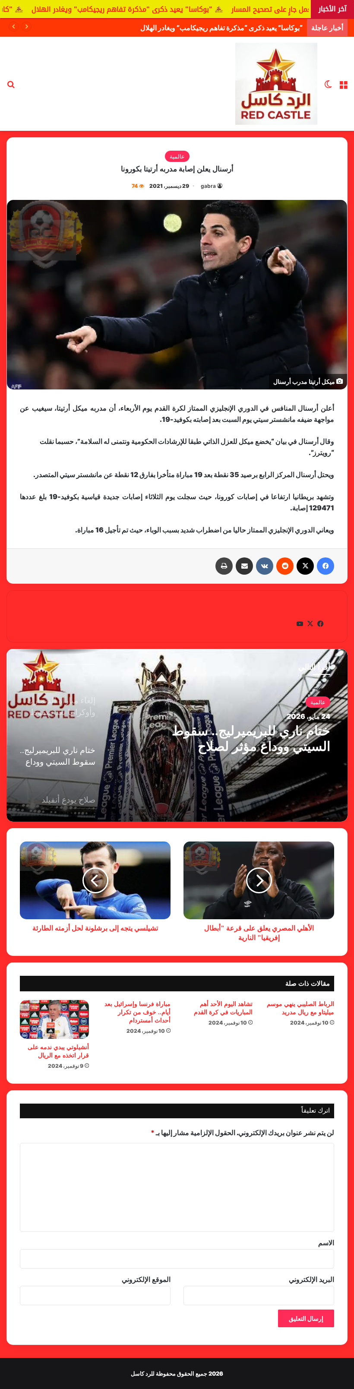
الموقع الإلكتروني (146, 1279)
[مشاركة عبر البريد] (244, 566)
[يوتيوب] (299, 624)
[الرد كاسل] (276, 84)
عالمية (177, 156)
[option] (177, 735)
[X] (305, 566)
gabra (208, 186)
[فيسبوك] (325, 566)
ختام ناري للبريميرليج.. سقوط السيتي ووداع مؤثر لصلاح (251, 738)
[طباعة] (224, 566)
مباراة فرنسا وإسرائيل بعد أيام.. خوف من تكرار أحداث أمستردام (137, 1012)
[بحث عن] (10, 87)
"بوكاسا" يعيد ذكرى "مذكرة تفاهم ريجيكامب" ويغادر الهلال (174, 9)
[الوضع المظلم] (328, 87)
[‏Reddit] (285, 566)
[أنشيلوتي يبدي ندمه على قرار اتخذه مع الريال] (54, 1019)
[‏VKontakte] (264, 566)
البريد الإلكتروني (311, 1279)
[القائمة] (343, 87)
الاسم (326, 1242)
